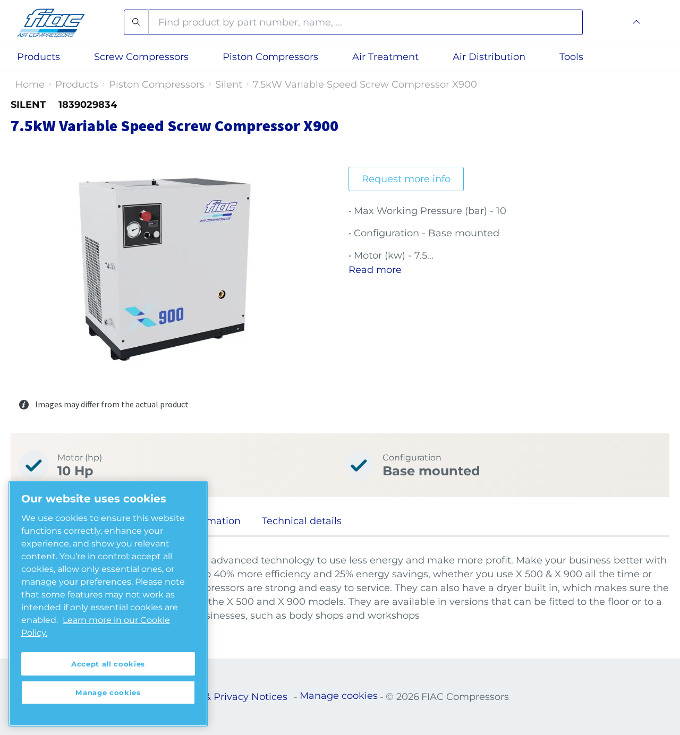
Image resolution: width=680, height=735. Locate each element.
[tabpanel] (340, 587)
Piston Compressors (157, 84)
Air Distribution (489, 57)
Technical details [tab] (302, 521)
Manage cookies (339, 696)
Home (30, 84)
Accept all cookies (108, 664)
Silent (228, 84)
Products (76, 84)
